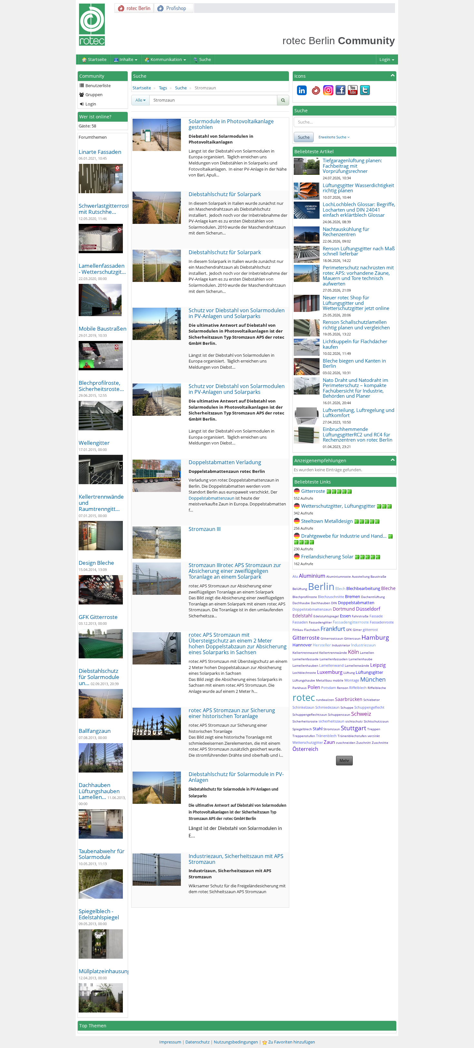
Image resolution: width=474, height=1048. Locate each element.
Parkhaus (299, 687)
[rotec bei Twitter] (365, 90)
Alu (295, 576)
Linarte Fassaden (100, 151)
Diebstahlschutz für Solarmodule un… (99, 676)
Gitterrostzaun (332, 638)
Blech (340, 588)
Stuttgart (353, 728)
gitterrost (370, 629)
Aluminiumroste (338, 576)
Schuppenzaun (339, 714)
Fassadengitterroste (351, 622)
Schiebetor (371, 699)
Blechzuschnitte (331, 596)
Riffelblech (358, 687)
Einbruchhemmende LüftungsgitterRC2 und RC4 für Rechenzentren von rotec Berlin (357, 434)
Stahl (317, 729)
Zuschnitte (380, 742)
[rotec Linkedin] (302, 90)
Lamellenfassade (305, 659)
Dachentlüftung (373, 596)
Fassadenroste (382, 622)
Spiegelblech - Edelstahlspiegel (99, 914)
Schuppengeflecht (369, 707)
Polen (314, 687)
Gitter (357, 629)
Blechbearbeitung (363, 588)
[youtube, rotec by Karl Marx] (353, 90)
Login (385, 59)
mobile (338, 680)
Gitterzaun (352, 638)
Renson (342, 687)
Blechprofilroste (304, 596)
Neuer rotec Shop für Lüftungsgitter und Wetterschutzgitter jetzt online (356, 302)
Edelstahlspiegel (326, 616)
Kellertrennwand (305, 652)
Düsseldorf (368, 608)
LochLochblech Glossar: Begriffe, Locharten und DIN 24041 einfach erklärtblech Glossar (359, 209)
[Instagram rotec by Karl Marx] (328, 90)
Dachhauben (320, 603)
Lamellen (367, 652)
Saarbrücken (348, 699)
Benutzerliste (97, 85)
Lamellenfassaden (334, 659)
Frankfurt (333, 629)
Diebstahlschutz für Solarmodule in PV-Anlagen (236, 777)
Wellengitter (94, 442)
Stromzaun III (205, 529)
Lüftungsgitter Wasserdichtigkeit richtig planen (358, 188)
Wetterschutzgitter (307, 742)
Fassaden (300, 622)
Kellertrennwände (333, 652)
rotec (303, 697)
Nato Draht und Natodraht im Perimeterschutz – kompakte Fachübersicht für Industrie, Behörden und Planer (355, 388)
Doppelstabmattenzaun (211, 498)
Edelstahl (302, 616)
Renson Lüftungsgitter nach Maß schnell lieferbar (359, 251)
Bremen (352, 596)
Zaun (329, 742)
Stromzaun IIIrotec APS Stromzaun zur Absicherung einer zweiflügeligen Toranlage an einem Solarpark (235, 571)
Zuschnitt (363, 742)
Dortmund (344, 609)
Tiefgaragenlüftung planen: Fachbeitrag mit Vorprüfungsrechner (352, 165)
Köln (353, 651)
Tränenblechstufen (352, 736)
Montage (351, 680)
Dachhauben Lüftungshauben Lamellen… (99, 791)
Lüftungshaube (303, 680)
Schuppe (347, 707)
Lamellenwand (331, 665)
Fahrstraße (360, 616)
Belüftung (299, 588)
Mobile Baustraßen (102, 328)
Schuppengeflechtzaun (309, 714)
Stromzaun (331, 729)
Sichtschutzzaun (376, 721)
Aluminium (312, 575)
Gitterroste (306, 637)
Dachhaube (301, 603)
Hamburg (375, 637)
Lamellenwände (357, 665)
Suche (181, 88)
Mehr (344, 760)
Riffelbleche (377, 687)
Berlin (321, 586)
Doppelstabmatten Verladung (225, 462)
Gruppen (93, 94)
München (373, 679)
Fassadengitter (320, 622)
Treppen (373, 729)
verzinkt (374, 736)
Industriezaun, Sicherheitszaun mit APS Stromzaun (236, 859)
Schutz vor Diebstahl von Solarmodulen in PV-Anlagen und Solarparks (237, 313)
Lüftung (349, 672)
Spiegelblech (302, 729)
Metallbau (324, 680)
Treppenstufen (303, 736)
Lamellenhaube (360, 659)
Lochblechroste (304, 672)
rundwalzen (325, 699)
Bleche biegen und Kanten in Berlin (354, 363)
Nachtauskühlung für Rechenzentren (346, 232)
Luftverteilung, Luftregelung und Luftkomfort (358, 413)
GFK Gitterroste (98, 617)
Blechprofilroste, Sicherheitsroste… (101, 386)
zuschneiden (345, 742)
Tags (163, 88)
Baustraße (378, 576)
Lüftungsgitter (369, 672)
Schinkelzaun (303, 707)
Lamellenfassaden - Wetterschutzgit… (102, 268)
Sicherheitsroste (305, 721)
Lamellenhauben (305, 665)
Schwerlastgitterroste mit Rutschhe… (106, 208)
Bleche (388, 588)
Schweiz (361, 713)
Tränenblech (326, 735)
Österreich (305, 749)
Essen (345, 616)
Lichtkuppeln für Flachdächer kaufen (355, 344)
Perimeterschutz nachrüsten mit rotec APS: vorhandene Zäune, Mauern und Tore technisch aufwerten (358, 275)
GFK (349, 629)
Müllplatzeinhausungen (108, 971)
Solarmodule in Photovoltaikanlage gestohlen (231, 124)
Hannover (302, 645)
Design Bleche (96, 562)
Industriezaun (363, 645)
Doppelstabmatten (356, 602)
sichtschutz (354, 721)
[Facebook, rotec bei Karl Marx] (340, 90)
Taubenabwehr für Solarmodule (101, 854)
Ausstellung (361, 576)
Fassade (376, 616)
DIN (334, 603)
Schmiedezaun (327, 707)
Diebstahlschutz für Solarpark (225, 194)
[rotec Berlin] (316, 90)
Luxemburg (329, 672)
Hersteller (322, 645)
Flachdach (312, 629)
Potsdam (328, 687)
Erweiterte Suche (333, 137)
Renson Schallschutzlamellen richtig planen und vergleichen (356, 325)
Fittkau (297, 629)
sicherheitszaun (331, 721)
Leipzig (378, 665)
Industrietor (341, 645)
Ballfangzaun (95, 730)
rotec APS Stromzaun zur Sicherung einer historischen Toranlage (232, 713)
